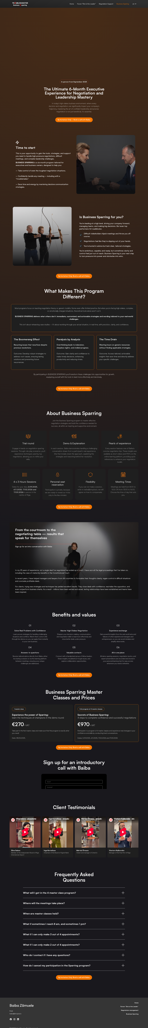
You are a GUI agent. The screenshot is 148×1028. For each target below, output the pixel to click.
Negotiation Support (106, 4)
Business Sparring (122, 4)
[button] (134, 4)
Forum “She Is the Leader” (86, 4)
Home (72, 4)
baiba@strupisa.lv (15, 1013)
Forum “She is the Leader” (129, 1006)
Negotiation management (129, 1010)
